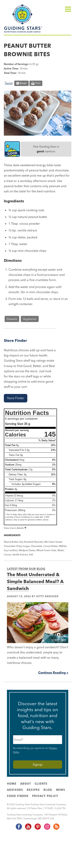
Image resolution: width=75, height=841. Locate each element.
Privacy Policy (45, 796)
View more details (14, 527)
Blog (47, 790)
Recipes (33, 790)
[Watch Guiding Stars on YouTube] (28, 829)
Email (23, 83)
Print (37, 83)
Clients (41, 783)
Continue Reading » (53, 672)
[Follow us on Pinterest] (37, 829)
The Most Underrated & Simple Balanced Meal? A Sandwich (35, 581)
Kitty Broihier (47, 596)
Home (12, 783)
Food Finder (17, 796)
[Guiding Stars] (23, 32)
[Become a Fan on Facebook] (18, 829)
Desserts (12, 319)
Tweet (9, 83)
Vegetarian (30, 319)
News (60, 790)
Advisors (15, 790)
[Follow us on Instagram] (47, 829)
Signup (37, 764)
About (25, 783)
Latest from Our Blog (26, 569)
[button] (15, 398)
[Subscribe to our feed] (56, 829)
